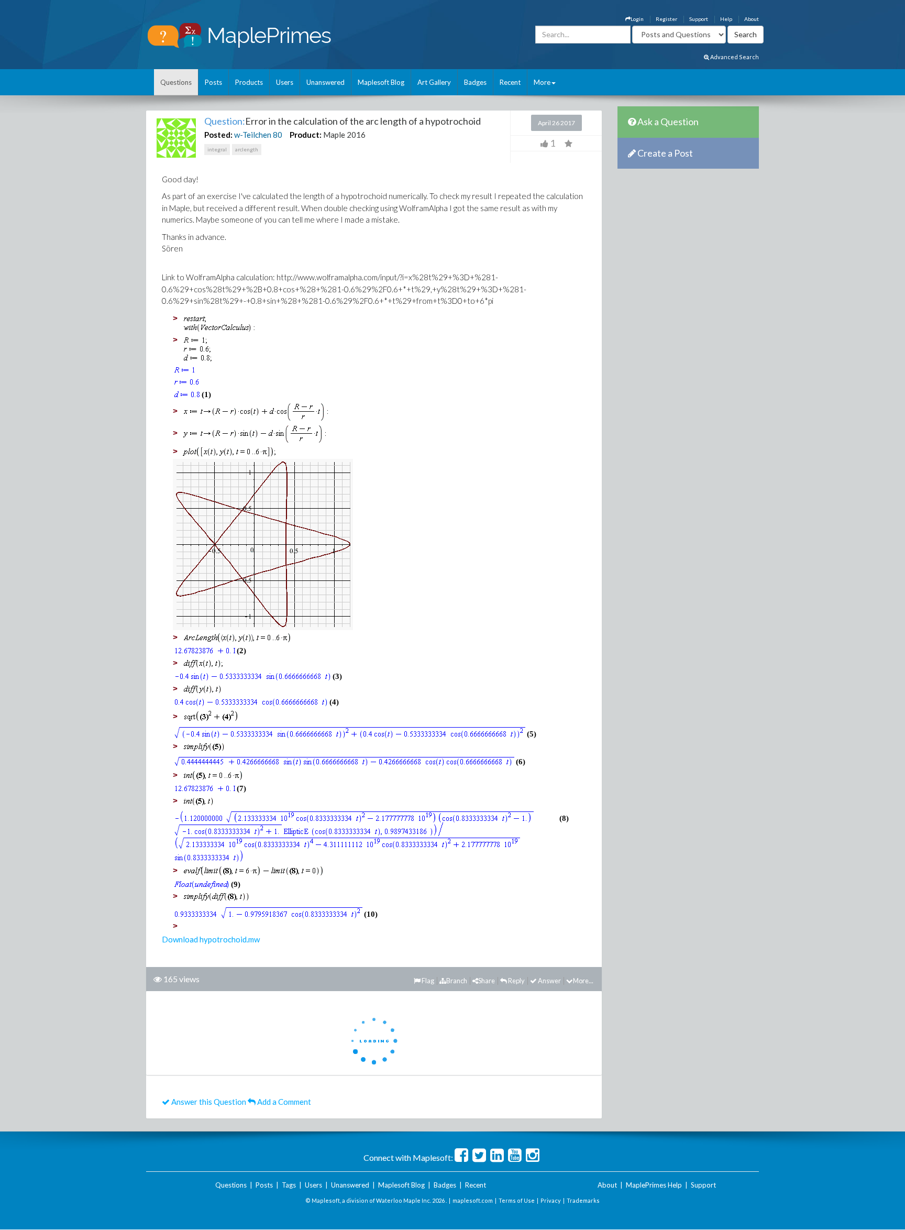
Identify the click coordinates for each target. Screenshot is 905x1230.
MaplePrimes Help (654, 1185)
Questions (176, 82)
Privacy (550, 1200)
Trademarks (583, 1200)
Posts (213, 82)
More (542, 82)
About (751, 19)
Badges (475, 82)
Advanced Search (734, 56)
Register (666, 19)
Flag (427, 980)
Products (249, 82)
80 (277, 134)
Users (284, 82)
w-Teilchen (252, 134)
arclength (246, 149)
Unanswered (325, 82)
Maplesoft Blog (381, 82)
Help (726, 19)
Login (637, 19)
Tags (289, 1185)
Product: (306, 134)
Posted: (218, 134)
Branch (456, 980)
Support (698, 19)
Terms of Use (517, 1200)
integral (217, 149)
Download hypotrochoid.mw (211, 939)
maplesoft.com (472, 1200)
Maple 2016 (344, 134)
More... (583, 980)
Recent (510, 82)
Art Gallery (434, 82)
